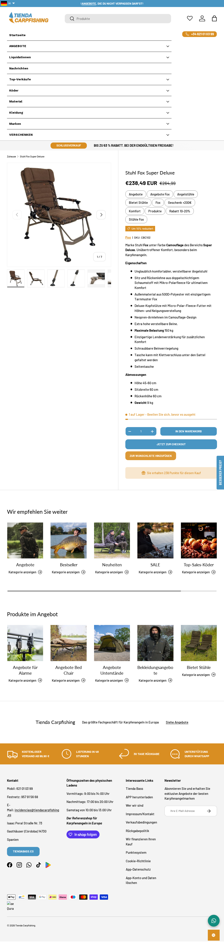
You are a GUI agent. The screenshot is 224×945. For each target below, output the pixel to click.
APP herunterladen (139, 797)
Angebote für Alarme (25, 670)
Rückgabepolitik (137, 831)
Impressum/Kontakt (140, 814)
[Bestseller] (68, 540)
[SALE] (155, 540)
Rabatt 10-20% (179, 211)
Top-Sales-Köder (199, 564)
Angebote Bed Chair (68, 670)
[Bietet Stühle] (199, 643)
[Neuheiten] (112, 540)
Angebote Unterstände (111, 670)
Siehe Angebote (177, 722)
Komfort (135, 211)
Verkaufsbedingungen (141, 822)
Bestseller (68, 564)
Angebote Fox (160, 194)
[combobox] (118, 18)
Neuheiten (112, 564)
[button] (214, 18)
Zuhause (11, 156)
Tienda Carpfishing (25, 925)
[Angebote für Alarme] (25, 643)
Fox (158, 202)
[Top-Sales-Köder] (199, 540)
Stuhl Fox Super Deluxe (32, 156)
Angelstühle (185, 194)
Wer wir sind (134, 805)
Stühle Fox (136, 219)
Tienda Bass (134, 788)
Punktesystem (136, 852)
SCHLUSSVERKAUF (68, 145)
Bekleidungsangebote (155, 670)
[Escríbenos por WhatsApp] (214, 921)
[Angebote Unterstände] (112, 643)
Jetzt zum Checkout (171, 444)
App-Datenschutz (138, 869)
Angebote (136, 194)
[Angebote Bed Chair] (68, 643)
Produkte (155, 211)
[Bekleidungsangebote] (155, 643)
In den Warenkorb (188, 431)
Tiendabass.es (23, 851)
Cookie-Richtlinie (138, 861)
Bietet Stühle (138, 202)
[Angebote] (25, 540)
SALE (155, 564)
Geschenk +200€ (180, 202)
